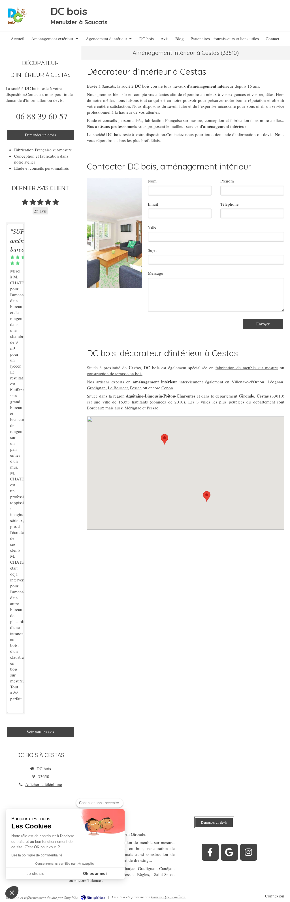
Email (153, 204)
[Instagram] (248, 852)
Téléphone (229, 204)
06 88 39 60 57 (42, 116)
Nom (152, 181)
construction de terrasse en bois (114, 373)
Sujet (152, 250)
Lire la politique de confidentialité (36, 855)
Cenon (167, 387)
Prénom (227, 181)
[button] (12, 892)
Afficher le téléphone (43, 784)
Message (155, 273)
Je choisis (35, 873)
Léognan (275, 382)
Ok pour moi (95, 873)
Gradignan (96, 387)
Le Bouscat (118, 387)
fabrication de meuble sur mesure (247, 367)
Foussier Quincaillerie (168, 896)
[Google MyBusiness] (229, 852)
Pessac (136, 387)
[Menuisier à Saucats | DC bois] (17, 15)
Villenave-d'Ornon (248, 382)
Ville (152, 227)
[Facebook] (210, 852)
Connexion (274, 896)
